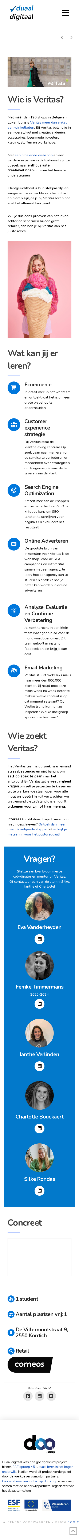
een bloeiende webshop (34, 155)
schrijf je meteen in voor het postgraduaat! (37, 832)
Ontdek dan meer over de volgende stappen (37, 827)
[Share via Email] (51, 1396)
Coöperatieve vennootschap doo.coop (29, 1481)
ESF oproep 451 (24, 1466)
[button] (65, 12)
